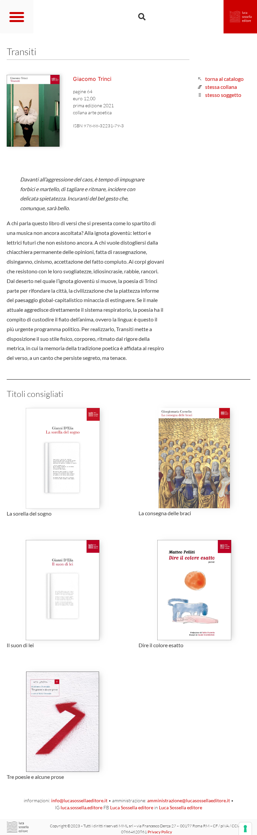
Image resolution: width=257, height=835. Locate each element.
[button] (16, 16)
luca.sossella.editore (81, 807)
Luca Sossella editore (131, 807)
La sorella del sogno (29, 513)
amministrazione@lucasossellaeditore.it (188, 800)
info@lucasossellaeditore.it (79, 800)
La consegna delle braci (165, 513)
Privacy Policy (160, 831)
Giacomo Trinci (92, 79)
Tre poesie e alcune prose (35, 777)
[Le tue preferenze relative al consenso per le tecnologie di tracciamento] (245, 828)
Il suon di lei (20, 645)
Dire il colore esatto (161, 645)
